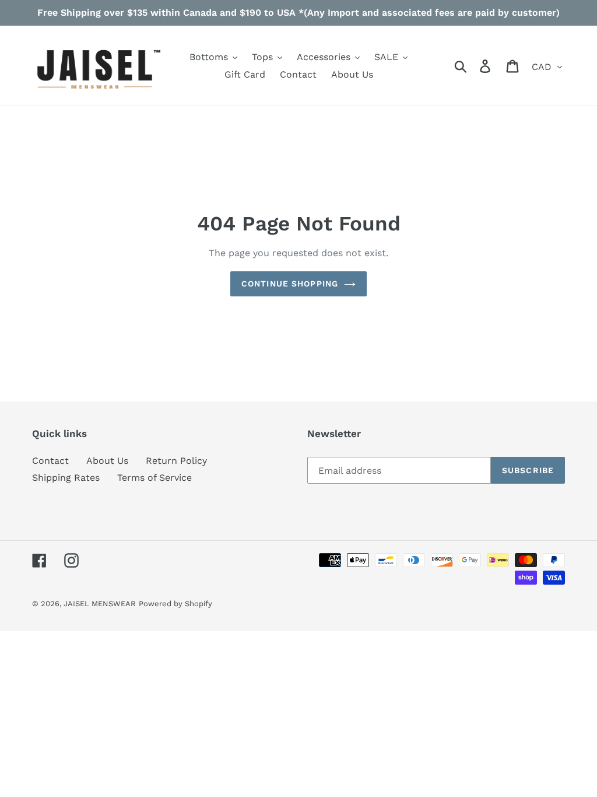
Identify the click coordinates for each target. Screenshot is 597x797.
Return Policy (176, 460)
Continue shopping (289, 283)
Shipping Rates (66, 477)
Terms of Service (154, 477)
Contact (50, 460)
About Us (107, 460)
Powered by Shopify (175, 603)
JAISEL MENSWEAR (100, 603)
